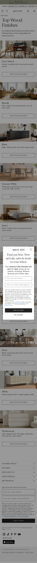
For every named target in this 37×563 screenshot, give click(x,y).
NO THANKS (18, 315)
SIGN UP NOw (18, 310)
